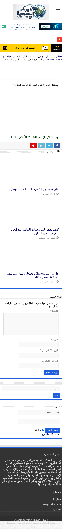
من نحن (57, 509)
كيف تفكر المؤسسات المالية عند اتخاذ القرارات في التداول (35, 231)
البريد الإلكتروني (49, 350)
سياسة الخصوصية (52, 504)
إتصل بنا (57, 499)
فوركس (31, 460)
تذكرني (38, 430)
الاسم (55, 340)
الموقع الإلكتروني (50, 361)
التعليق (54, 311)
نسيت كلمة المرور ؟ (49, 434)
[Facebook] (35, 527)
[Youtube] (32, 527)
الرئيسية (54, 56)
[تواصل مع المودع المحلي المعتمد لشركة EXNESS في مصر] (31, 71)
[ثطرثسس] (31, 48)
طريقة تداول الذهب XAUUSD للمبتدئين (34, 189)
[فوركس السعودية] (31, 12)
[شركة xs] (31, 26)
